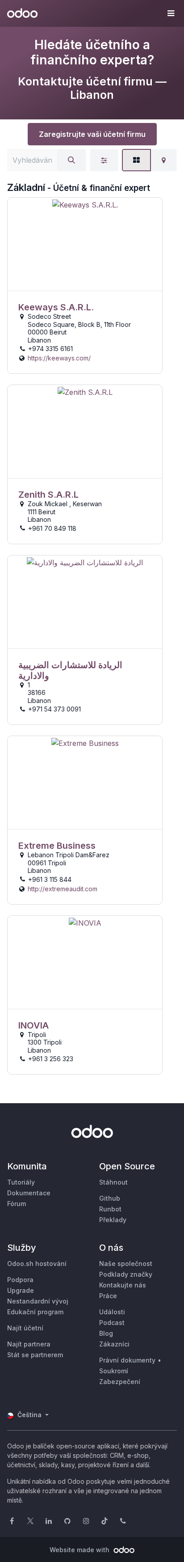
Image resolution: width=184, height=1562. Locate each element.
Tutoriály (21, 1182)
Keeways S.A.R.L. (56, 307)
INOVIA (33, 1025)
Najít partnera (28, 1344)
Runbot (110, 1209)
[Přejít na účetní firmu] (85, 244)
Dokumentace (28, 1193)
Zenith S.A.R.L (48, 494)
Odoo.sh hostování (37, 1263)
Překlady (112, 1219)
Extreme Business (57, 845)
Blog (106, 1333)
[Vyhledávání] (71, 160)
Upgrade (20, 1290)
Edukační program (35, 1312)
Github (109, 1198)
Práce (108, 1296)
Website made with (80, 1550)
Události (112, 1312)
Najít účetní (25, 1328)
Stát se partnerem (35, 1355)
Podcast (112, 1322)
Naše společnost (125, 1263)
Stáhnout (113, 1182)
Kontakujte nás (122, 1285)
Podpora (20, 1279)
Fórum (16, 1203)
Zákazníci (114, 1344)
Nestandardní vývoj (37, 1301)
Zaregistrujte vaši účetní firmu (92, 134)
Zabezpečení (119, 1381)
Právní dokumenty (127, 1360)
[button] (170, 13)
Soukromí (113, 1371)
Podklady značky (125, 1274)
